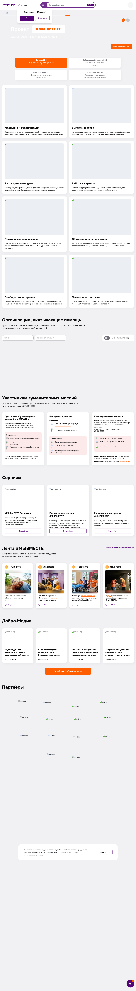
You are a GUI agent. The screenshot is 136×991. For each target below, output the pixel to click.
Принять (102, 852)
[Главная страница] (9, 5)
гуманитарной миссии (63, 426)
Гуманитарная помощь (120, 338)
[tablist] (68, 69)
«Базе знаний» (125, 461)
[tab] (41, 63)
